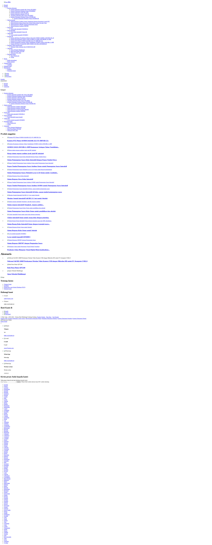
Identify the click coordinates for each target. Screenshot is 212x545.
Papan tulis (10, 27)
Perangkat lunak (11, 54)
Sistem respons (11, 20)
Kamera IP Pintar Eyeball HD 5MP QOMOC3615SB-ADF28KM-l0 (29, 44)
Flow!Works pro (15, 56)
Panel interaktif (11, 30)
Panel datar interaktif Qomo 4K (19, 32)
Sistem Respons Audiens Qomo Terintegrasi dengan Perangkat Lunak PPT (30, 21)
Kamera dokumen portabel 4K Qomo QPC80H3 (23, 9)
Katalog (9, 69)
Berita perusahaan (12, 60)
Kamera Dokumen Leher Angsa (16, 318)
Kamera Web (4, 318)
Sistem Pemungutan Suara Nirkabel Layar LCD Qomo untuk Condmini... (32, 173)
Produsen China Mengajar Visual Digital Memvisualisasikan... (28, 250)
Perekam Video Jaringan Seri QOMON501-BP (23, 47)
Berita (5, 58)
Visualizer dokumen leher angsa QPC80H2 (22, 15)
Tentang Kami (7, 63)
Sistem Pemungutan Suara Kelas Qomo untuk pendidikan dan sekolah (31, 211)
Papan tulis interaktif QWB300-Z (19, 29)
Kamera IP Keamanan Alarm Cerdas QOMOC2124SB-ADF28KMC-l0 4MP (31, 39)
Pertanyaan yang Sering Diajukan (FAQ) (14, 287)
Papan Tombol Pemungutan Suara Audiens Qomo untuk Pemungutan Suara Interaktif (37, 166)
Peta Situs (48, 317)
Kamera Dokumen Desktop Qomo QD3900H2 (23, 11)
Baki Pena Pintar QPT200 (17, 51)
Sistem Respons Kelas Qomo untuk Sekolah (22, 230)
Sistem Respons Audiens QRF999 (19, 26)
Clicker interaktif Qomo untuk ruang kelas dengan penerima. (28, 217)
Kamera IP (10, 36)
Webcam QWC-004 (16, 53)
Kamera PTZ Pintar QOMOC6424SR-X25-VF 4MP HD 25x (27, 41)
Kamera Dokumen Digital (79, 318)
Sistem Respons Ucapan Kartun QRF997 (18, 109)
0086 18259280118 (9, 335)
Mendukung (7, 67)
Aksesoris (9, 48)
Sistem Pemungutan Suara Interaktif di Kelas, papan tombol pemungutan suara (34, 192)
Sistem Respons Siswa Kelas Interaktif (20, 179)
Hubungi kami (8, 66)
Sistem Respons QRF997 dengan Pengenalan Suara (24, 24)
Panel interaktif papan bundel (15, 117)
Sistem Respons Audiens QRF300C (16, 106)
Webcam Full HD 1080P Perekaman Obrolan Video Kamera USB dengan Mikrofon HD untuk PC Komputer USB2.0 (47, 261)
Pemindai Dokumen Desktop (49, 318)
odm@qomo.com (8, 298)
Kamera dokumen (12, 8)
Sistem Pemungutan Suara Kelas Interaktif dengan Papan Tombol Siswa (32, 160)
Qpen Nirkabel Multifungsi (18, 50)
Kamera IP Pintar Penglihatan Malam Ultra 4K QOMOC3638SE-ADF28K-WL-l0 (32, 38)
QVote (12, 57)
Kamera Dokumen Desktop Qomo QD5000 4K (23, 17)
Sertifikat (9, 64)
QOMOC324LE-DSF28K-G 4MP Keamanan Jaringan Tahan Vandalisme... (33, 147)
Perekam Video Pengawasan (14, 45)
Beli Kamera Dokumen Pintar (33, 318)
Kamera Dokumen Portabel (65, 318)
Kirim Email (4, 321)
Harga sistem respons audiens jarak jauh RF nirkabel (25, 153)
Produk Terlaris (41, 317)
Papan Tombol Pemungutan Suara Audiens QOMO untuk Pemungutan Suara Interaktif (37, 185)
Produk (6, 6)
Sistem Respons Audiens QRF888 (16, 108)
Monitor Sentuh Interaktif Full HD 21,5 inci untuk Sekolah (27, 198)
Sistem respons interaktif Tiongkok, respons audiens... (25, 205)
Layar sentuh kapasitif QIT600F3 (19, 35)
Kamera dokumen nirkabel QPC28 (20, 14)
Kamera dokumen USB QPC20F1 (20, 12)
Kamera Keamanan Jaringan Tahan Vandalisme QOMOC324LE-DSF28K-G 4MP (32, 42)
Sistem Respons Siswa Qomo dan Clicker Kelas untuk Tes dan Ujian (29, 23)
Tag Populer (55, 317)
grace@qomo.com (9, 348)
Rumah (6, 5)
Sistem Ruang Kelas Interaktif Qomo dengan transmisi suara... (28, 224)
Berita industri (11, 61)
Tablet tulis (10, 33)
